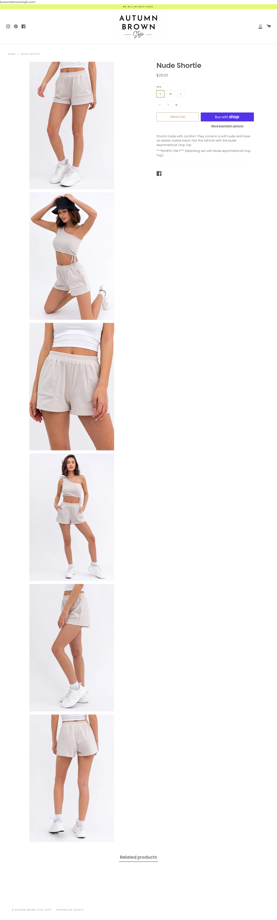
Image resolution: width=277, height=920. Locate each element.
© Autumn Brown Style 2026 (31, 909)
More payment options (227, 126)
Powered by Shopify (70, 909)
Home (11, 54)
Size (159, 86)
